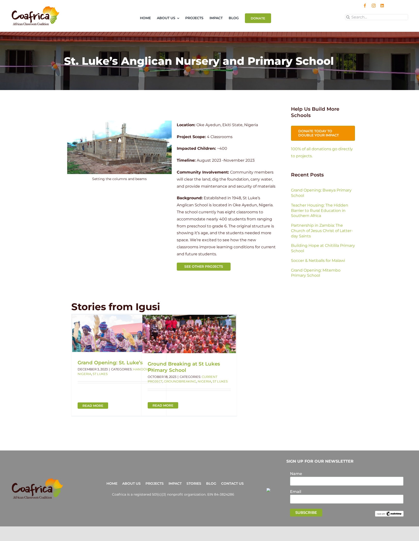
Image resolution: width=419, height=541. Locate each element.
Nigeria (84, 374)
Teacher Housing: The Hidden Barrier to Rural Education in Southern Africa (319, 210)
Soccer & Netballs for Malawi (318, 260)
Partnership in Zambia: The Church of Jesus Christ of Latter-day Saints (322, 230)
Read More (92, 406)
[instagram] (374, 6)
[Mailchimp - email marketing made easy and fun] (389, 513)
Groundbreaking (180, 381)
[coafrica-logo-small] (35, 7)
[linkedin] (382, 6)
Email (295, 491)
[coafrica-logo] (37, 479)
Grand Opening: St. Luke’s (110, 363)
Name (296, 473)
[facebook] (365, 6)
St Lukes (100, 374)
